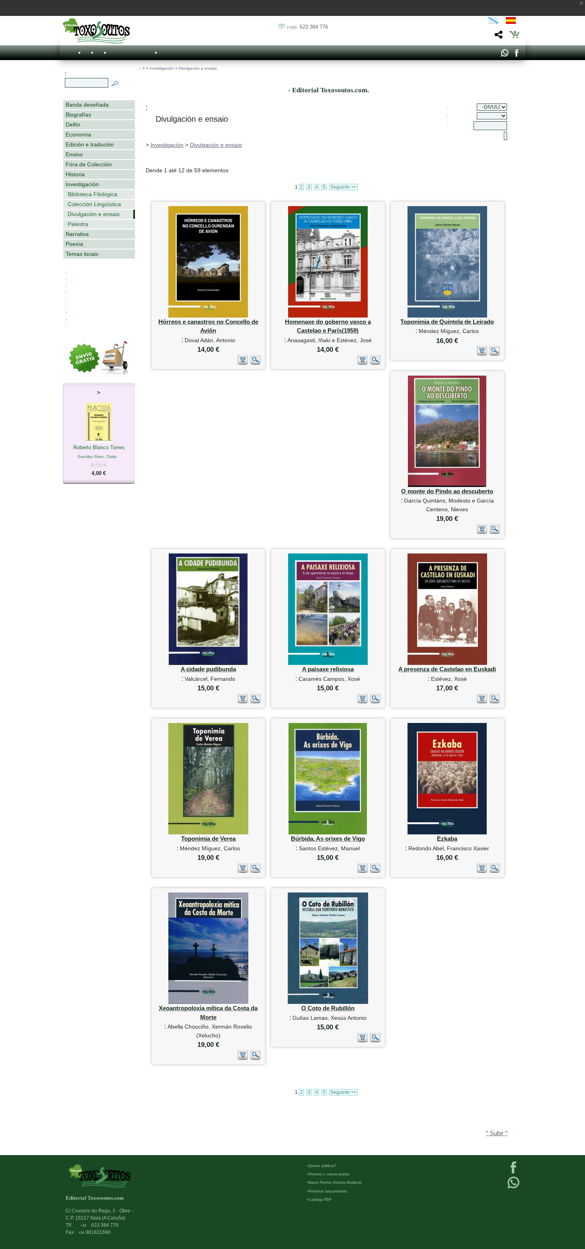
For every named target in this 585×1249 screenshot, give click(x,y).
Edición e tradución (90, 144)
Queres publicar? (322, 1166)
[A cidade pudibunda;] (208, 663)
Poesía (74, 244)
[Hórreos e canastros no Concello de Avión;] (208, 316)
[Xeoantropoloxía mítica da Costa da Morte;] (208, 1002)
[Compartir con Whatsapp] (504, 55)
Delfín (73, 124)
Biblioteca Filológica (92, 194)
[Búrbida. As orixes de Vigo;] (328, 833)
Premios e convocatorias (328, 1174)
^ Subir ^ (497, 1133)
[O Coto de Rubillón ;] (328, 1002)
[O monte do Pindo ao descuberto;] (447, 485)
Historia (75, 174)
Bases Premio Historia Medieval (334, 1183)
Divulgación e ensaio (94, 214)
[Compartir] (497, 36)
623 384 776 (307, 27)
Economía (78, 134)
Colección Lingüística (94, 204)
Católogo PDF (320, 1200)
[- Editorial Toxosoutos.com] (96, 31)
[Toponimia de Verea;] (208, 833)
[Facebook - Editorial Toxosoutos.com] (516, 55)
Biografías (78, 114)
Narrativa (77, 234)
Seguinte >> (343, 187)
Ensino (74, 154)
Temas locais (82, 254)
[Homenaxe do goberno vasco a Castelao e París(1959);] (328, 316)
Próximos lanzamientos (327, 1191)
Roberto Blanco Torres (99, 460)
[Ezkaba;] (447, 833)
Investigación (82, 184)
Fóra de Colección (89, 164)
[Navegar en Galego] (493, 22)
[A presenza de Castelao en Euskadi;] (447, 663)
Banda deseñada (87, 104)
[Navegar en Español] (513, 22)
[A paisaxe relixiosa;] (328, 663)
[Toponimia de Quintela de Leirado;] (447, 316)
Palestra (78, 224)
